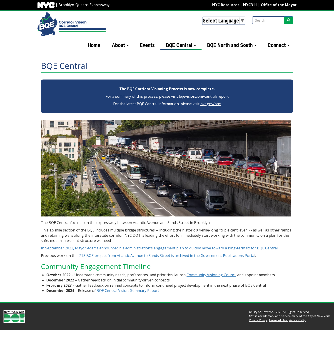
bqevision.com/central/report (204, 96)
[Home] (71, 24)
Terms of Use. (278, 320)
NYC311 (250, 4)
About (119, 45)
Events (147, 45)
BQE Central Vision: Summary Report (128, 290)
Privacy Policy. (258, 320)
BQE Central (180, 45)
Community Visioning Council (211, 274)
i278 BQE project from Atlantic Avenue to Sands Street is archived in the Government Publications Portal (166, 255)
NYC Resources (225, 4)
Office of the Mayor (279, 4)
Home (94, 45)
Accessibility (297, 320)
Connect (277, 45)
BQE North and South (230, 45)
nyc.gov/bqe (210, 103)
